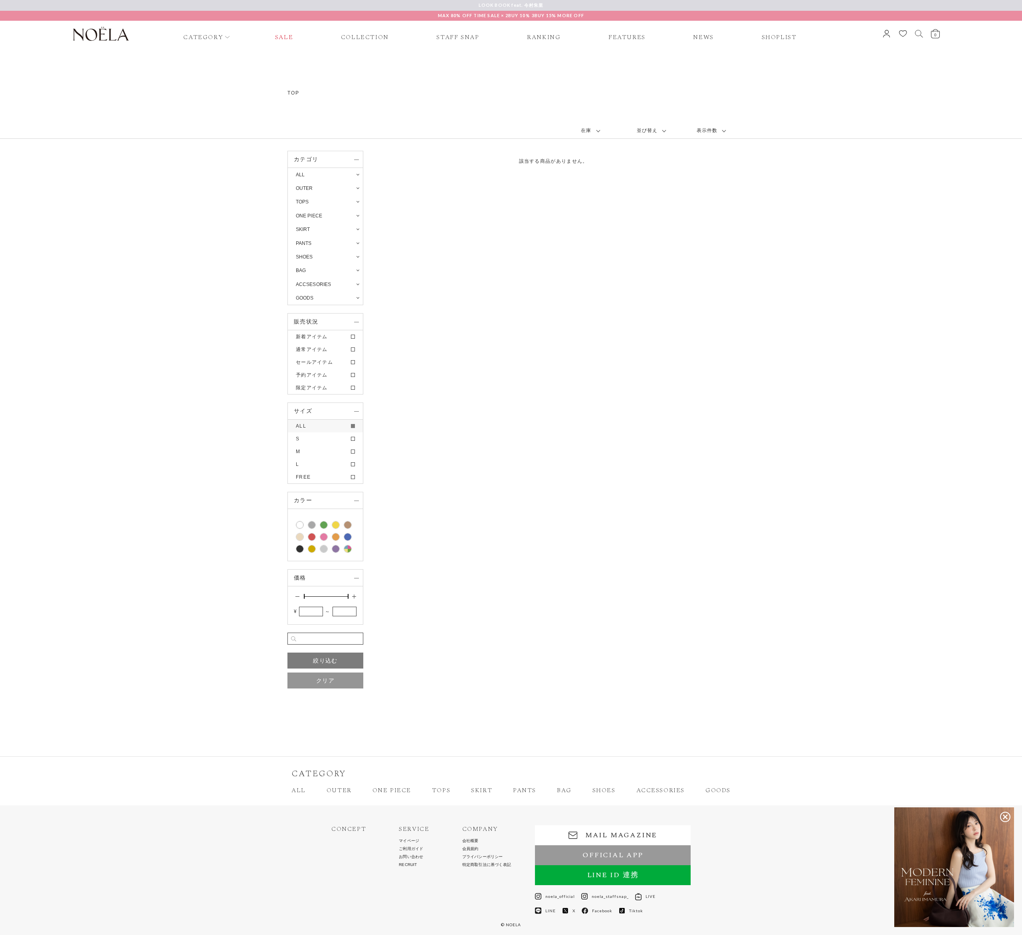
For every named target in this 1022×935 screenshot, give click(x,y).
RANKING (544, 37)
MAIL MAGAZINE (621, 835)
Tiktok (636, 910)
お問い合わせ (411, 857)
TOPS (441, 790)
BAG (564, 790)
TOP (293, 93)
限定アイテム (312, 388)
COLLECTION (365, 37)
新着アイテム (312, 336)
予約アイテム (312, 375)
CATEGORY (203, 37)
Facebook (602, 910)
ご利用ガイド (411, 849)
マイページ (409, 841)
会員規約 (470, 849)
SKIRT (481, 790)
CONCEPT (348, 829)
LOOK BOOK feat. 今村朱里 (511, 5)
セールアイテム (314, 362)
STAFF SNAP (457, 37)
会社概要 (470, 841)
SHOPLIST (779, 37)
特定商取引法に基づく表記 (486, 865)
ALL (300, 175)
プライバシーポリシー (482, 857)
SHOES (604, 790)
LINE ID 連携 (613, 875)
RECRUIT (408, 865)
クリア (325, 680)
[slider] (304, 596)
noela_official (560, 896)
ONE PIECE (391, 790)
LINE (550, 910)
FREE (303, 477)
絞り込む (325, 660)
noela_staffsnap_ (610, 896)
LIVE (651, 896)
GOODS (718, 790)
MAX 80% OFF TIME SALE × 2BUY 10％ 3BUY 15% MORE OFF (511, 15)
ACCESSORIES (660, 790)
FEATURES (627, 37)
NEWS (703, 37)
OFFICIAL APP (612, 855)
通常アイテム (312, 349)
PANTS (524, 790)
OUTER (339, 790)
